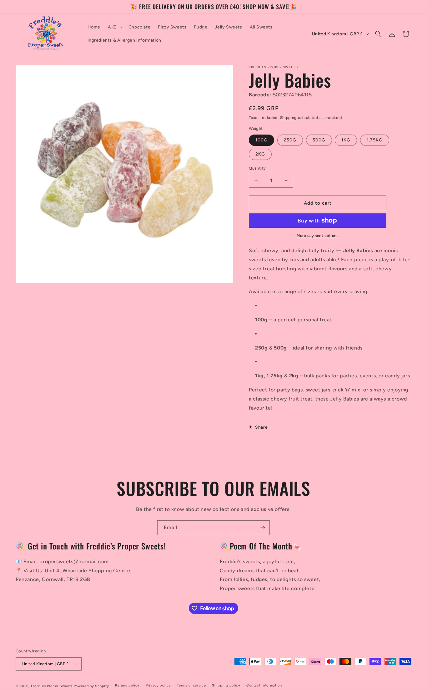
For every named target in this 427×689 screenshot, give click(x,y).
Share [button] (261, 427)
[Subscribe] (262, 527)
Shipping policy (226, 685)
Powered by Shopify (91, 686)
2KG (260, 154)
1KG (345, 140)
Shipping (288, 117)
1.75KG (375, 140)
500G (319, 140)
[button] (114, 27)
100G (261, 140)
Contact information (264, 685)
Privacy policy (158, 685)
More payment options (318, 235)
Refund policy (127, 685)
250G (290, 140)
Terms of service (191, 685)
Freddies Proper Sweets (52, 686)
